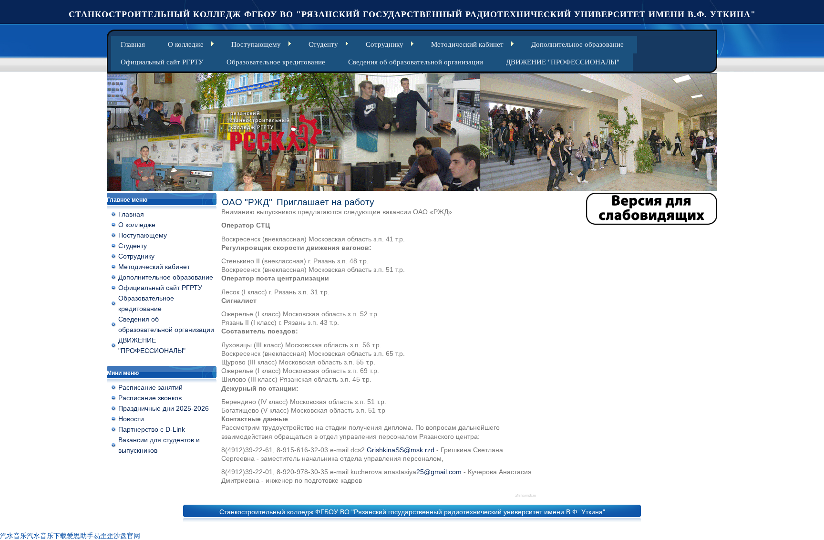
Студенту (323, 44)
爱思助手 (80, 536)
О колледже (186, 44)
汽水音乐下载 (47, 536)
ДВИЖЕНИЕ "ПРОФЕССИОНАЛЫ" (562, 62)
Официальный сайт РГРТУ (162, 62)
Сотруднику (384, 44)
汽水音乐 (13, 536)
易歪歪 (103, 536)
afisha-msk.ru (525, 495)
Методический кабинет (467, 44)
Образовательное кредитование (276, 62)
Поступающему (256, 44)
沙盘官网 (126, 536)
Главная (133, 44)
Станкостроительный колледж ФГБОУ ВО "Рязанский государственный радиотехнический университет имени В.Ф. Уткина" (412, 14)
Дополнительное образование (577, 44)
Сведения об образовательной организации (415, 62)
